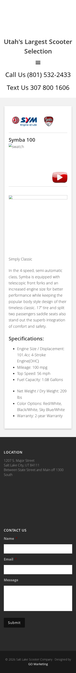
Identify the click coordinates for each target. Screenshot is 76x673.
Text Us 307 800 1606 (38, 87)
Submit (14, 622)
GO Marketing (38, 664)
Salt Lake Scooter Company (38, 17)
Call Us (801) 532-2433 (38, 74)
